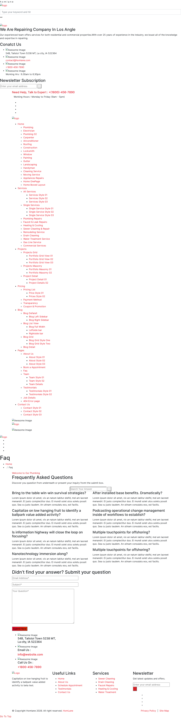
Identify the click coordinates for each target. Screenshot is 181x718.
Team (26, 374)
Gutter (26, 161)
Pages (21, 350)
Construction (30, 147)
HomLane (68, 710)
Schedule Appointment (70, 685)
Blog (20, 309)
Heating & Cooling (33, 225)
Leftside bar (35, 330)
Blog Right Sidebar (39, 320)
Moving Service (31, 174)
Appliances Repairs (33, 178)
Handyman (29, 167)
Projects (22, 249)
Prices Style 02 (37, 296)
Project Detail (30, 276)
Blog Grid (28, 336)
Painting (27, 157)
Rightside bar (36, 333)
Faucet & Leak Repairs (35, 222)
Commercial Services (34, 245)
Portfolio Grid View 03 (41, 262)
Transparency (30, 303)
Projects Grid (30, 252)
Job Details (29, 397)
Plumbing (28, 127)
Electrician (29, 130)
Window (27, 154)
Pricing (21, 286)
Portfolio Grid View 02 (41, 259)
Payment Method (32, 299)
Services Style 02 (38, 198)
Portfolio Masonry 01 (40, 269)
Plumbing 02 (30, 134)
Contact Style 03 (32, 414)
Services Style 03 (38, 201)
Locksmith (28, 151)
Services (22, 188)
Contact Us (24, 404)
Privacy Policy (148, 710)
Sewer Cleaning (106, 678)
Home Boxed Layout (34, 184)
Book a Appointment (34, 367)
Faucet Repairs (106, 685)
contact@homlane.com (18, 60)
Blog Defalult (30, 313)
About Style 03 (37, 363)
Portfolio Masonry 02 (40, 272)
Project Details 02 (38, 282)
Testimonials (30, 387)
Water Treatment (107, 692)
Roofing (27, 144)
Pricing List (29, 289)
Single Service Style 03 (41, 215)
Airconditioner (30, 140)
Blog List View (31, 323)
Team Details (36, 384)
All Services (29, 191)
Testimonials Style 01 (40, 390)
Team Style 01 (36, 377)
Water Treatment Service (36, 238)
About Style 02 (37, 360)
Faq (25, 370)
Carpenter (28, 137)
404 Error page (31, 401)
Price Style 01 (36, 292)
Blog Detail (29, 347)
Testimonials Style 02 (40, 394)
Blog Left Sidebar (38, 316)
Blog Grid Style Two (39, 343)
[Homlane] (3, 5)
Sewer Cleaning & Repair (36, 228)
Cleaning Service (32, 171)
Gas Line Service (32, 242)
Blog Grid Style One (39, 340)
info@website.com (30, 654)
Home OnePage (31, 181)
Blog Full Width (37, 326)
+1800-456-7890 (15, 67)
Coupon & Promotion (34, 306)
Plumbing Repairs (32, 218)
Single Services (31, 205)
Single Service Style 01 (41, 208)
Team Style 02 (36, 380)
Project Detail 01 (38, 279)
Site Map (164, 710)
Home (21, 124)
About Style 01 (37, 357)
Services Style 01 (38, 194)
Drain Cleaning (31, 235)
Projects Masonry (32, 265)
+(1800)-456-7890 (62, 92)
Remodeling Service (34, 232)
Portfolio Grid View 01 (41, 255)
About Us (28, 353)
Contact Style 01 (32, 407)
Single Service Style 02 (41, 211)
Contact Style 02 (32, 411)
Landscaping (30, 164)
